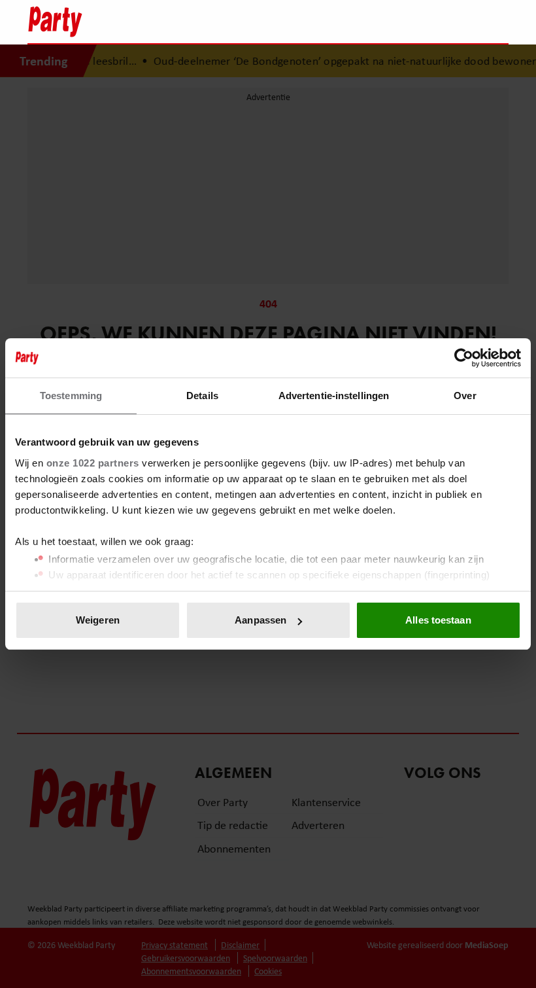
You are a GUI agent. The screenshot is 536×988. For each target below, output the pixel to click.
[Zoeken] (498, 22)
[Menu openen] (417, 21)
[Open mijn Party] (459, 21)
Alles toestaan (438, 620)
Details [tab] (202, 395)
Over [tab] (465, 395)
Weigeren (98, 620)
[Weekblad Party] (209, 21)
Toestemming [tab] (71, 395)
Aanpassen (260, 620)
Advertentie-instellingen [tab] (333, 395)
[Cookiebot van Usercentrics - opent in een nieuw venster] (464, 358)
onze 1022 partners (92, 462)
